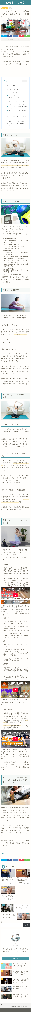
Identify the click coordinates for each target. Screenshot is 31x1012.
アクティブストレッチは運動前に (18, 111)
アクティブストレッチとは (16, 104)
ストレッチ (5, 853)
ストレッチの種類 (12, 92)
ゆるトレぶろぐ (15, 2)
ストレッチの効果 (12, 89)
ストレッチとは (12, 86)
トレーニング (4, 8)
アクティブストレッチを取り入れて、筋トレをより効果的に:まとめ (17, 123)
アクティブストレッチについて (17, 101)
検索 (2, 922)
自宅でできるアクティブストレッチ (17, 117)
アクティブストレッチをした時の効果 (18, 107)
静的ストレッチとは (14, 95)
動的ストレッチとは (14, 97)
